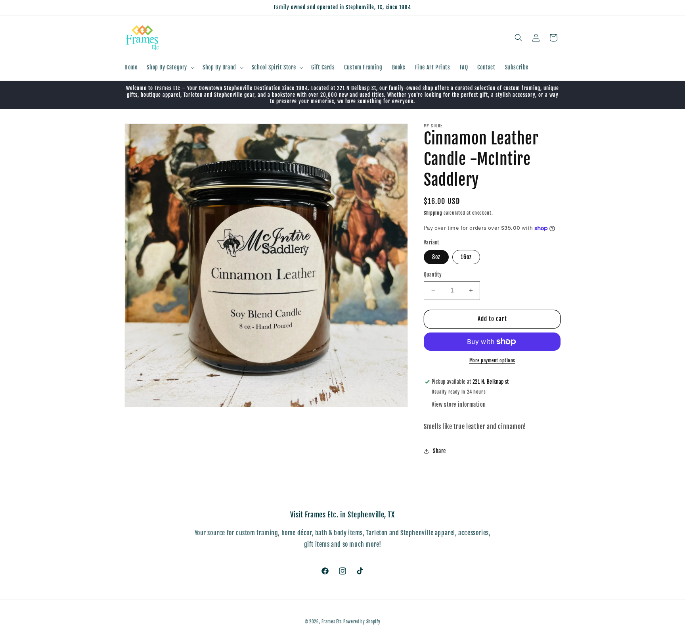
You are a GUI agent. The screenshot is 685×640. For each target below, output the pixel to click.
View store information (459, 404)
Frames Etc (332, 622)
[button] (170, 67)
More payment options (492, 360)
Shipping (433, 213)
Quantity (433, 274)
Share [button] (439, 451)
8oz (436, 257)
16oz (466, 257)
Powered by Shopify (362, 622)
